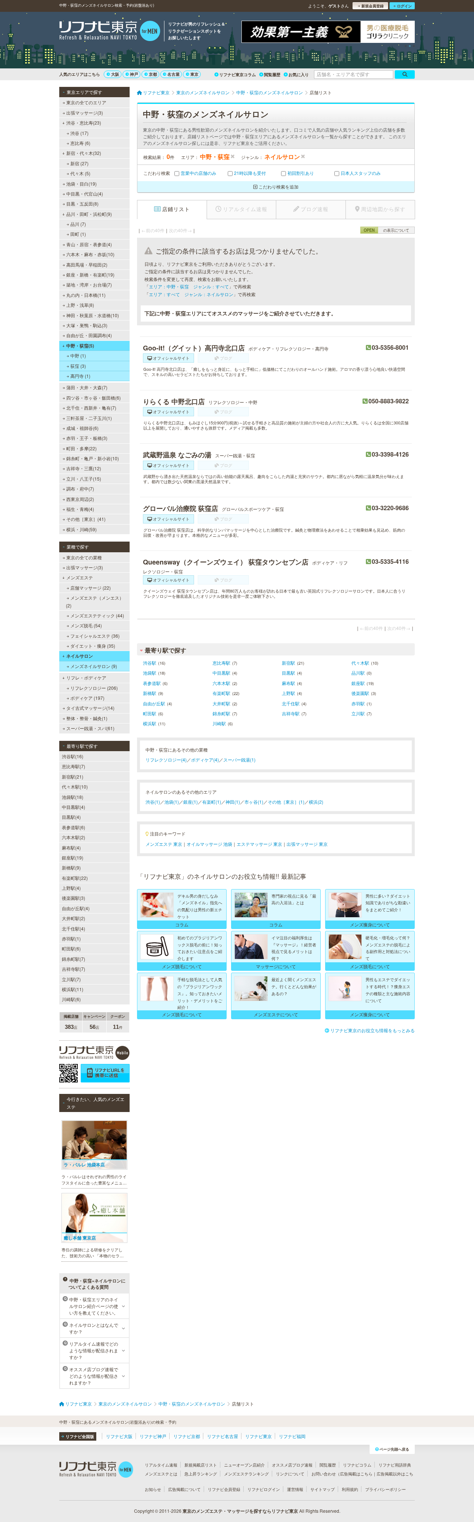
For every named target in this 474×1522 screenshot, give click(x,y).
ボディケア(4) (205, 759)
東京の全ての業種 (84, 557)
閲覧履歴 (272, 74)
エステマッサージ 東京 (259, 844)
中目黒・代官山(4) (84, 193)
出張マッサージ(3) (84, 112)
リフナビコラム (357, 1465)
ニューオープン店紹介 (244, 1465)
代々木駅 (360, 663)
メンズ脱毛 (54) (86, 625)
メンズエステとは (161, 1474)
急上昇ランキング (200, 1474)
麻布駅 (288, 683)
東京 (194, 74)
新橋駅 (149, 693)
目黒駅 (288, 673)
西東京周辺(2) (80, 499)
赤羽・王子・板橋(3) (86, 438)
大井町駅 (221, 703)
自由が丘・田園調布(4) (89, 335)
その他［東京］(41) (86, 519)
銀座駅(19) (72, 857)
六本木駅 (221, 683)
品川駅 (358, 673)
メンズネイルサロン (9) (93, 666)
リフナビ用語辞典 (394, 1465)
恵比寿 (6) (80, 143)
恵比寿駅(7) (73, 766)
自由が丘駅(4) (76, 908)
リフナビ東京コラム (237, 74)
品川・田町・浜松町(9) (89, 214)
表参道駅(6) (73, 827)
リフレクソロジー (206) (94, 688)
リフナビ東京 (258, 1436)
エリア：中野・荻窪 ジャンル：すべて (189, 286)
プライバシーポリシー (385, 1489)
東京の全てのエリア (86, 102)
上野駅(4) (71, 888)
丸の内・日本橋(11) (86, 295)
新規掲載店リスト (200, 1465)
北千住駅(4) (73, 928)
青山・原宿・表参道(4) (89, 244)
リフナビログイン (263, 1489)
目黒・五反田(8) (82, 203)
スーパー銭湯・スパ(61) (90, 728)
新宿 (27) (79, 163)
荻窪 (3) (78, 366)
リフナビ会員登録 (224, 1489)
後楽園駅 (360, 693)
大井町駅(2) (73, 918)
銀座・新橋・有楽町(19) (90, 274)
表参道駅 (152, 683)
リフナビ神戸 (153, 1436)
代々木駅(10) (75, 786)
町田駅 (149, 713)
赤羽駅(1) (71, 938)
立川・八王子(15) (83, 478)
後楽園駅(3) (73, 898)
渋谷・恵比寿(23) (83, 122)
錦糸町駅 (221, 713)
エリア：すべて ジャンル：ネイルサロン (191, 294)
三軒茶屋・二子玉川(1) (89, 418)
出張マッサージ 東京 (307, 844)
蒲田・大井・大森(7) (86, 387)
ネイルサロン (79, 655)
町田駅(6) (71, 948)
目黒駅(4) (71, 817)
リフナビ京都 (186, 1436)
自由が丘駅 (154, 703)
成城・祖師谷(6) (82, 428)
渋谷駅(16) (72, 756)
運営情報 (295, 1489)
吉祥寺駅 (291, 713)
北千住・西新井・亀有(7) (91, 407)
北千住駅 (291, 703)
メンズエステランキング (246, 1474)
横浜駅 (149, 723)
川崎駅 (219, 723)
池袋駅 (149, 673)
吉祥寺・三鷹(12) (83, 468)
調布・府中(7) (80, 488)
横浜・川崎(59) (81, 529)
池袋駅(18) (72, 797)
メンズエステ (79, 577)
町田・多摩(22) (81, 448)
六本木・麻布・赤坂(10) (90, 254)
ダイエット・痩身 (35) (92, 646)
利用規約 (350, 1489)
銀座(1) (190, 802)
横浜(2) (316, 802)
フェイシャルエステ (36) (95, 636)
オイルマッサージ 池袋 (209, 844)
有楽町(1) (211, 802)
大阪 (115, 74)
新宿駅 (288, 663)
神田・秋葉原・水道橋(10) (92, 315)
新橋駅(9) (71, 867)
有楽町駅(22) (75, 878)
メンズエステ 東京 (164, 844)
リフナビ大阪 (119, 1436)
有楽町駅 (221, 693)
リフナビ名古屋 (222, 1436)
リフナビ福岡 (292, 1436)
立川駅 (358, 713)
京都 (153, 74)
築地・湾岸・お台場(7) (89, 284)
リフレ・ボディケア (86, 677)
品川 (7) (78, 224)
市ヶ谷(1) (253, 802)
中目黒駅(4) (73, 807)
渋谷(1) (153, 802)
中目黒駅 (221, 673)
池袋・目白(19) (81, 183)
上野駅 (288, 693)
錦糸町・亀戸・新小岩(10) (92, 458)
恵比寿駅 (221, 663)
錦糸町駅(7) (73, 959)
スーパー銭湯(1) (239, 759)
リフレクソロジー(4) (166, 759)
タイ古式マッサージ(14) (90, 708)
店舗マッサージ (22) (90, 587)
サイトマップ (322, 1489)
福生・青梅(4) (80, 509)
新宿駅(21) (72, 776)
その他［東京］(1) (286, 802)
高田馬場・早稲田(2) (86, 264)
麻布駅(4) (71, 847)
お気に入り (298, 74)
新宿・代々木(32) (83, 153)
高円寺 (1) (80, 376)
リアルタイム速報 (161, 1465)
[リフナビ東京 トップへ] (109, 32)
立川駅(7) (71, 979)
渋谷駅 (149, 663)
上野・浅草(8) (80, 305)
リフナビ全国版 (80, 1436)
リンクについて (290, 1474)
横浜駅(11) (72, 989)
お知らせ (153, 1489)
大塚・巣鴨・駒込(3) (86, 325)
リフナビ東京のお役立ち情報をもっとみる (372, 1030)
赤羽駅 (358, 703)
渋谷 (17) (79, 133)
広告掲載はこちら (356, 1474)
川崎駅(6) (71, 999)
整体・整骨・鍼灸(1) (86, 718)
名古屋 (173, 74)
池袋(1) (171, 802)
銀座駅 (358, 683)
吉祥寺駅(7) (73, 969)
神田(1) (233, 802)
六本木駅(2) (73, 837)
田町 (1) (78, 234)
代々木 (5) (80, 173)
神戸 (134, 74)
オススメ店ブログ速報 (292, 1465)
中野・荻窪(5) (80, 345)
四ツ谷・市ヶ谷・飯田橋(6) (93, 397)
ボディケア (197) (87, 698)
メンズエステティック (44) (97, 615)
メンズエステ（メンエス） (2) (95, 601)
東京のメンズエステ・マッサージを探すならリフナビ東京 (240, 1511)
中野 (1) (78, 355)
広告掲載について (184, 1489)
